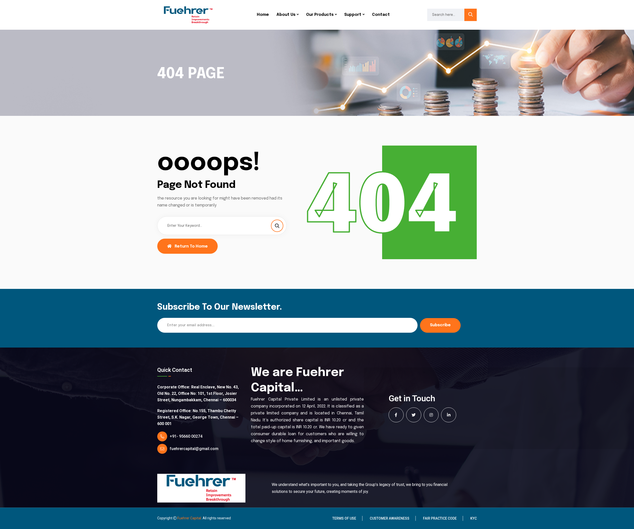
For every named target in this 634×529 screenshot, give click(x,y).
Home (263, 15)
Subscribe (440, 325)
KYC (473, 518)
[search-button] (470, 15)
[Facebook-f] (396, 415)
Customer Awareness (389, 518)
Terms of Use (344, 518)
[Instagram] (431, 415)
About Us (285, 15)
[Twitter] (413, 415)
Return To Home (191, 246)
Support (352, 15)
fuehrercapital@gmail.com (194, 448)
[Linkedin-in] (448, 415)
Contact (381, 15)
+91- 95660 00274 (186, 436)
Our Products (320, 15)
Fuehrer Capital (189, 518)
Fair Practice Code (440, 518)
